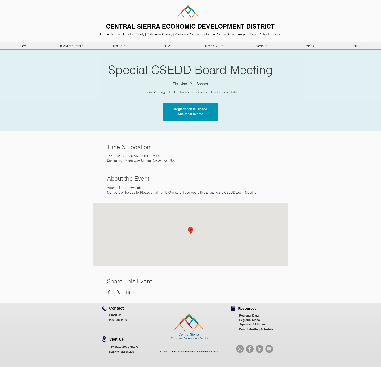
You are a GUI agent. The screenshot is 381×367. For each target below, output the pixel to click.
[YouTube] (269, 349)
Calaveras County (159, 34)
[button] (166, 46)
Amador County (133, 34)
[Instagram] (240, 349)
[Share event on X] (118, 292)
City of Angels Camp (243, 34)
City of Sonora (270, 34)
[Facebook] (250, 349)
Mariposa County (187, 34)
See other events (190, 114)
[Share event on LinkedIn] (128, 292)
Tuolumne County (213, 34)
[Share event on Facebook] (109, 292)
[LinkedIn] (259, 349)
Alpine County (110, 34)
